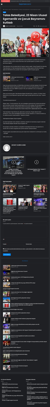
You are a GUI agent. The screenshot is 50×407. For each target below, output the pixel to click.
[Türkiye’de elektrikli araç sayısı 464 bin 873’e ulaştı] (6, 284)
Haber (9, 9)
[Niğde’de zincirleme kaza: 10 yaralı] (29, 78)
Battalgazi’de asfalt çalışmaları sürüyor (20, 298)
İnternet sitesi (29, 244)
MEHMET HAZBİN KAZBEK (10, 26)
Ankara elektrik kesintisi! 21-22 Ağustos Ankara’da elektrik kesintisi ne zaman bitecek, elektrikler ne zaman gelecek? (9, 209)
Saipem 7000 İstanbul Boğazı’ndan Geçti (13, 309)
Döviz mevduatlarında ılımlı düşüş (19, 354)
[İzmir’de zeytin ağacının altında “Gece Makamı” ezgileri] (6, 361)
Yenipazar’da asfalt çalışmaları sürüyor (23, 207)
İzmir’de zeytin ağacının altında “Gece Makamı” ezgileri (24, 360)
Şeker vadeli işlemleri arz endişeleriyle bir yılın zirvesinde (16, 351)
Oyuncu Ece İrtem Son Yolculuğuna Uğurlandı (39, 194)
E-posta (5, 244)
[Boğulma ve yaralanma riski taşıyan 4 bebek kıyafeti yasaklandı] (6, 331)
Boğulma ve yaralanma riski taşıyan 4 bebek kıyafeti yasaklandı (26, 330)
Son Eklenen (25, 260)
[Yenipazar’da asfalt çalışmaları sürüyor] (25, 202)
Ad (4, 239)
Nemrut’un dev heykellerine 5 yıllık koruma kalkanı (23, 336)
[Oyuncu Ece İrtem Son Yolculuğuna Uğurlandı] (40, 188)
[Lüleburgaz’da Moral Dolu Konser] (6, 78)
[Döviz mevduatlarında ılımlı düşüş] (6, 356)
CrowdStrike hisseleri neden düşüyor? (12, 347)
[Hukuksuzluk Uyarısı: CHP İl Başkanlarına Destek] (9, 188)
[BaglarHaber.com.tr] (25, 4)
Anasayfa (6, 9)
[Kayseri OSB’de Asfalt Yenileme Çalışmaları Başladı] (6, 320)
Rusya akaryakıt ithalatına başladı (19, 365)
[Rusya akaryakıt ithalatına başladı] (6, 367)
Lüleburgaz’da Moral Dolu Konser (19, 265)
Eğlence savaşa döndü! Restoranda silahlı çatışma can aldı (40, 208)
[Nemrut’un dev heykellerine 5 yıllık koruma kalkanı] (6, 337)
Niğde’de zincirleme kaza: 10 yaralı (19, 271)
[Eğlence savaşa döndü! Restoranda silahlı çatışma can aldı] (40, 202)
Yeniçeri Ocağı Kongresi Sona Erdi (24, 186)
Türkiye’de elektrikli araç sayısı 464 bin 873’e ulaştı (23, 283)
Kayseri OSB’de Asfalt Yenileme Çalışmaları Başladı (23, 318)
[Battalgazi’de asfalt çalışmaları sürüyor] (6, 299)
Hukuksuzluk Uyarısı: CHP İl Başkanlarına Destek (20, 1)
